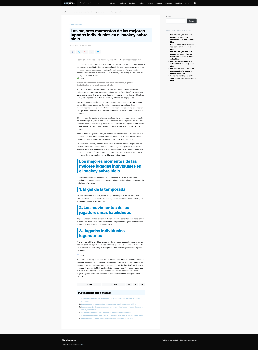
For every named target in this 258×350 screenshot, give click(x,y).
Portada (63, 12)
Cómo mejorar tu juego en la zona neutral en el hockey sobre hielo (107, 318)
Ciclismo (123, 3)
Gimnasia (168, 3)
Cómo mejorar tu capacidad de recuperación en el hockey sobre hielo (108, 304)
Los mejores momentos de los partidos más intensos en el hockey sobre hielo (112, 315)
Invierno (150, 3)
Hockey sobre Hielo (76, 24)
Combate (132, 3)
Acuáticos (178, 3)
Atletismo (113, 3)
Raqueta (159, 3)
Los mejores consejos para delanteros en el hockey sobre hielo (106, 313)
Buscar (168, 17)
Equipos (141, 3)
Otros (187, 3)
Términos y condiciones (188, 340)
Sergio (81, 344)
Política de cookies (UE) (170, 340)
